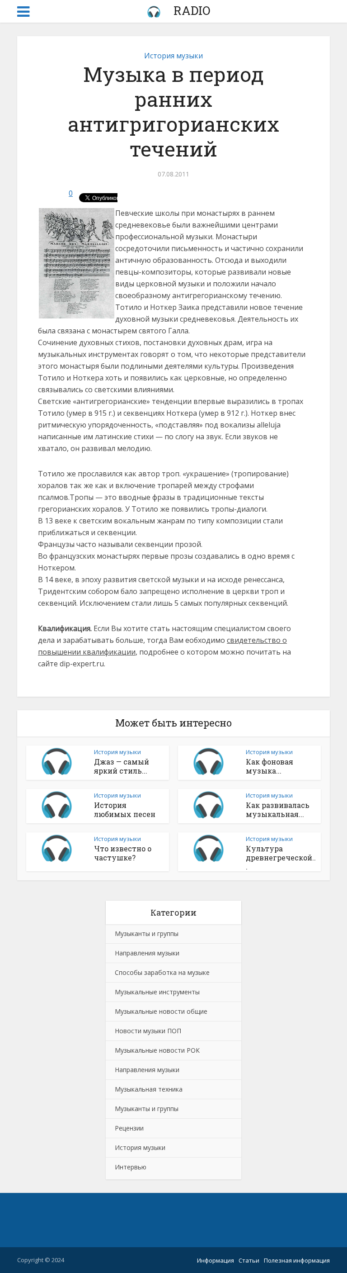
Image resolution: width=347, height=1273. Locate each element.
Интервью (130, 1167)
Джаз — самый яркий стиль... (121, 766)
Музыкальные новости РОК (157, 1050)
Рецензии (129, 1128)
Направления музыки (147, 953)
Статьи (249, 1260)
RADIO (190, 10)
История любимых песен (124, 809)
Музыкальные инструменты (157, 992)
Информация (215, 1260)
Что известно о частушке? (122, 853)
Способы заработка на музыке (162, 972)
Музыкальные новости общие (161, 1011)
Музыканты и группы (146, 933)
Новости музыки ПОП (148, 1030)
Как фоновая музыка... (269, 766)
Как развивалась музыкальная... (277, 809)
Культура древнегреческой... (281, 857)
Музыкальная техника (149, 1089)
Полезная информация (297, 1260)
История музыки (173, 56)
